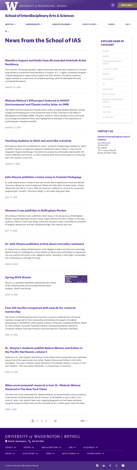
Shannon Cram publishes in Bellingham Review (35, 210)
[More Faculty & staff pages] (97, 24)
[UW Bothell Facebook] (110, 465)
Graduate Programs (61, 24)
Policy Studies (109, 94)
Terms (48, 453)
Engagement (108, 79)
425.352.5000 (38, 441)
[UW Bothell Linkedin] (103, 465)
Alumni (106, 51)
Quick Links (126, 5)
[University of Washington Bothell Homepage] (64, 436)
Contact (9, 447)
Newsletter (108, 89)
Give (127, 24)
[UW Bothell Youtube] (123, 465)
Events (112, 24)
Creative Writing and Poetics (112, 62)
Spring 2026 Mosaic (18, 277)
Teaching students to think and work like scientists (38, 140)
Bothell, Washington (17, 441)
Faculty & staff (89, 24)
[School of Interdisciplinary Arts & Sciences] (6, 31)
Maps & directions (50, 447)
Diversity (106, 74)
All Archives (108, 117)
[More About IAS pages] (15, 24)
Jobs (71, 447)
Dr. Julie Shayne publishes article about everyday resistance (44, 243)
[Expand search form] (113, 5)
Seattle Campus (69, 453)
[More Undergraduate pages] (41, 24)
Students (107, 107)
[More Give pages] (130, 24)
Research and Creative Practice (113, 100)
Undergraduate (33, 24)
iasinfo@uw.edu (104, 142)
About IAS (9, 24)
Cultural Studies (110, 69)
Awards (106, 56)
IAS (104, 84)
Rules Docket (29, 453)
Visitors (27, 447)
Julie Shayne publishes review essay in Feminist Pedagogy (43, 177)
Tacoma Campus (94, 453)
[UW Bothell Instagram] (97, 465)
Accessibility (89, 447)
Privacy (8, 453)
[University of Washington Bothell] (36, 6)
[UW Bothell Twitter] (116, 465)
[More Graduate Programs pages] (71, 24)
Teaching (107, 112)
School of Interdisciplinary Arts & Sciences (39, 15)
